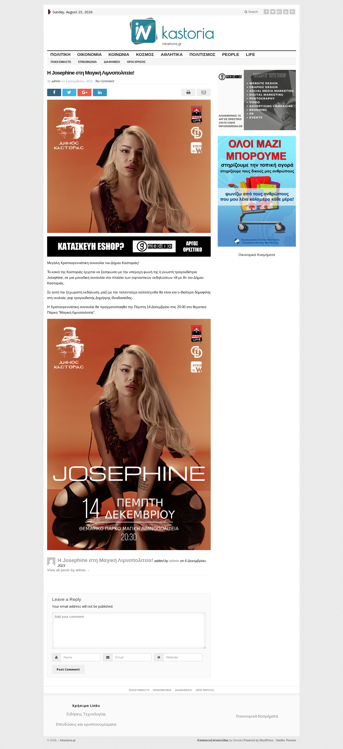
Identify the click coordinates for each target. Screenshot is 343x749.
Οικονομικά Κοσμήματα (256, 255)
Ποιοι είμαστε (61, 62)
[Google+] (279, 11)
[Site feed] (293, 11)
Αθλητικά (172, 54)
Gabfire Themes (286, 740)
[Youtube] (286, 11)
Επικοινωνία (87, 62)
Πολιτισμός (202, 54)
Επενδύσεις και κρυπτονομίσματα (86, 724)
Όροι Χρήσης (136, 62)
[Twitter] (273, 11)
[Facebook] (266, 11)
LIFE (250, 54)
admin (55, 81)
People (230, 54)
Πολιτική (60, 54)
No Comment (104, 81)
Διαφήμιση (112, 62)
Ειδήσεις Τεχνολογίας (86, 714)
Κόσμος (145, 54)
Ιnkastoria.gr (67, 740)
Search (252, 12)
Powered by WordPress (258, 740)
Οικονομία (89, 54)
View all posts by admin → (68, 570)
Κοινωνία (118, 54)
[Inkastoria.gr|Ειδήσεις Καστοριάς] (172, 31)
